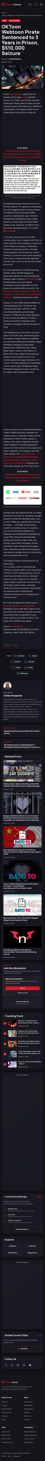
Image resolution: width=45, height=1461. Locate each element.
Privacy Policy (6, 1402)
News (4, 20)
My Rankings (28, 1432)
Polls (9, 1446)
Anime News (12, 1253)
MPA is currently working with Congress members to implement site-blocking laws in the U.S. (22, 294)
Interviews (27, 1405)
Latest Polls (5, 1421)
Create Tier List (29, 1428)
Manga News (32, 1253)
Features (27, 1409)
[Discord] (30, 1354)
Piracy (7, 645)
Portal (4, 1446)
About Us (5, 1391)
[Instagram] (18, 1354)
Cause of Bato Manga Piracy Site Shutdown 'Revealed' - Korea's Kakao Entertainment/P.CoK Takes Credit (20, 886)
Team (4, 1409)
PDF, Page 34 (31, 279)
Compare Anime (7, 1432)
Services (5, 1405)
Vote (40, 1325)
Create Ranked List (30, 1425)
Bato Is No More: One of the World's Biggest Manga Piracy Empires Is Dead (20, 919)
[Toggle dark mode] (30, 4)
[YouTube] (24, 1354)
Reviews (27, 1402)
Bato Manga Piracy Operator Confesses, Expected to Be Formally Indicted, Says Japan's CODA (22, 852)
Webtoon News (14, 20)
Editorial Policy (7, 1398)
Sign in (22, 988)
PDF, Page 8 (9, 231)
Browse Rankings (30, 1421)
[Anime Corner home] (14, 4)
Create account (22, 993)
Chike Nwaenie (15, 59)
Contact (4, 1395)
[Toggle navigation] (41, 4)
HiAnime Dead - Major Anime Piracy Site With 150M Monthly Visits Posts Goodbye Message (21, 785)
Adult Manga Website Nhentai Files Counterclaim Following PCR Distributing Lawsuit (19, 952)
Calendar (32, 1246)
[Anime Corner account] (36, 4)
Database (12, 1246)
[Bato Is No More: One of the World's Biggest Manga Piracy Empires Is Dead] (22, 905)
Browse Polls (6, 1425)
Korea (15, 645)
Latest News (28, 1391)
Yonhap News (16, 94)
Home (4, 13)
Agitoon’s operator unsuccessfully (19, 606)
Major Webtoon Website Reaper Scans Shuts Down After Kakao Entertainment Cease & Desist (22, 478)
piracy (24, 97)
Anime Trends (6, 1428)
